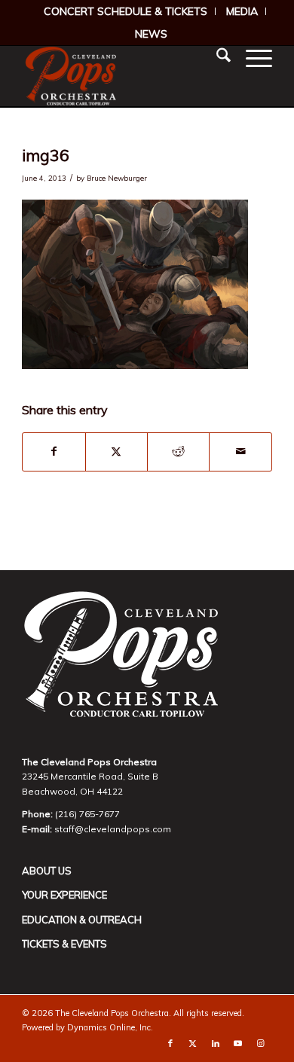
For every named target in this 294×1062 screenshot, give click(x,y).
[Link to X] (193, 1043)
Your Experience (64, 895)
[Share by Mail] (240, 452)
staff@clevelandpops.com (112, 829)
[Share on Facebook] (53, 452)
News (151, 34)
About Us (47, 871)
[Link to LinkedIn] (215, 1043)
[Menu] (251, 57)
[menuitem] (126, 11)
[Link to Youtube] (238, 1043)
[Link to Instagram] (261, 1043)
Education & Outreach (82, 920)
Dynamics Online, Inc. (110, 1027)
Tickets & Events (64, 944)
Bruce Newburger (117, 177)
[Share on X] (116, 452)
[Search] (216, 57)
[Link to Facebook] (170, 1043)
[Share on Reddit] (178, 452)
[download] (122, 76)
